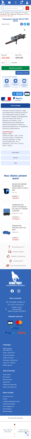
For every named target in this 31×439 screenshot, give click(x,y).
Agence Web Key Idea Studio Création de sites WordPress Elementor (16, 430)
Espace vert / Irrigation (9, 362)
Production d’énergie (8, 355)
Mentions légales (7, 411)
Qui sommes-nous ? (8, 396)
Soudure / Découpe (8, 357)
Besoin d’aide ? (7, 374)
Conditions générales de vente (11, 401)
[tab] (15, 105)
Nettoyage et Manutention (10, 360)
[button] (27, 8)
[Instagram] (19, 291)
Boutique (7, 12)
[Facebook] (12, 291)
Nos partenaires (7, 409)
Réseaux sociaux (7, 379)
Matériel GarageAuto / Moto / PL (7, 349)
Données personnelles (9, 404)
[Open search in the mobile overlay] (12, 8)
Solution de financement (9, 387)
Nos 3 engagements (8, 406)
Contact (5, 399)
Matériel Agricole (7, 365)
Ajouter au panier (15, 68)
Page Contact (6, 382)
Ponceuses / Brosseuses (17, 14)
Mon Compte (6, 377)
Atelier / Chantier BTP (15, 12)
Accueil (2, 12)
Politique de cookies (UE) (10, 384)
